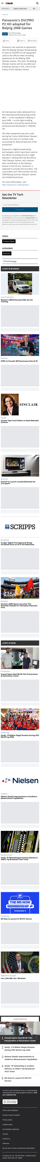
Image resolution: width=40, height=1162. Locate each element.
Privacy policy (7, 1120)
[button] (2, 3)
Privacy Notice (30, 218)
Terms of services (27, 216)
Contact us (6, 1139)
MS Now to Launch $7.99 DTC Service (17, 1079)
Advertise (6, 1143)
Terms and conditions (10, 1110)
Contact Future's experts (11, 1115)
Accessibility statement (11, 1129)
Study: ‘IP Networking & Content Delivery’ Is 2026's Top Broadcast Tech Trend (19, 1068)
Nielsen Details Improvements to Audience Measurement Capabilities (20, 1057)
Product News (9, 241)
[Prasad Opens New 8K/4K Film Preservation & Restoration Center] (20, 1032)
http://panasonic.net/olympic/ (15, 184)
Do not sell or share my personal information (19, 1148)
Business (5, 14)
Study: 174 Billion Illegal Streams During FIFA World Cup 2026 (19, 1048)
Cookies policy (8, 1124)
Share (7, 41)
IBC (34, 9)
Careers (5, 1134)
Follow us (22, 41)
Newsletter (33, 41)
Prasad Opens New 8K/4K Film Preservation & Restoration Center (20, 1039)
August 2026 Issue (20, 9)
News (5, 34)
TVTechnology (16, 33)
